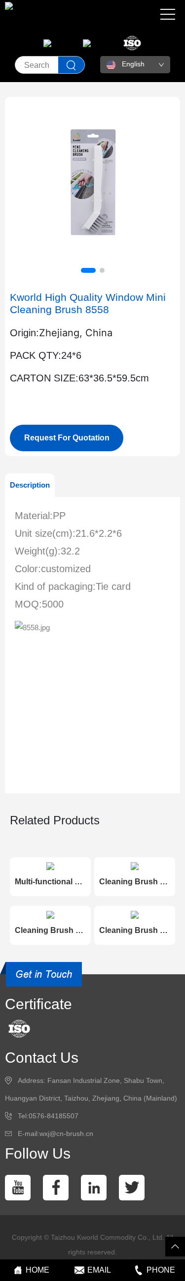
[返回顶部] (175, 1246)
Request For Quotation (67, 438)
